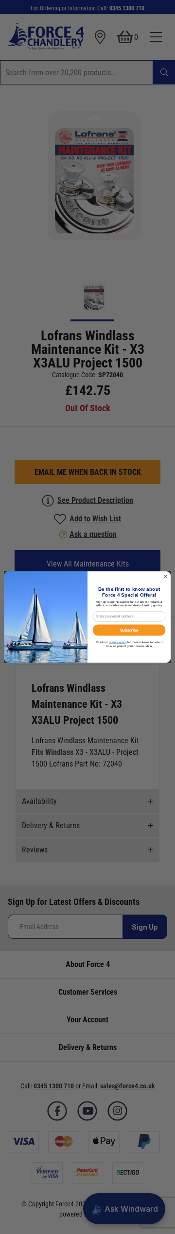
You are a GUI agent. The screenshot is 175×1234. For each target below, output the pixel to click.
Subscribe (129, 630)
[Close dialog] (165, 576)
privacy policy (117, 642)
